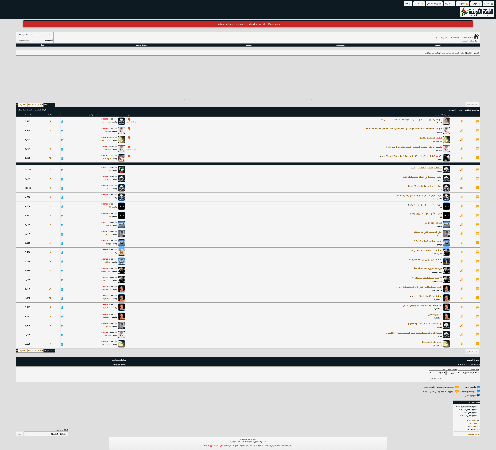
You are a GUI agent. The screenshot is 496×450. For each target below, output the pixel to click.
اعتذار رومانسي (435, 314)
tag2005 (439, 262)
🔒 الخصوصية (463, 3)
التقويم (249, 45)
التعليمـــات (340, 45)
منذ (444, 368)
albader (439, 159)
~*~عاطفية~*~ (437, 290)
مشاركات (50, 114)
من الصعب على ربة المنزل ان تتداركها (425, 186)
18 (50, 158)
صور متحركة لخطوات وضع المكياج (426, 204)
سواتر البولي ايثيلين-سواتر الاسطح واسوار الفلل (419, 195)
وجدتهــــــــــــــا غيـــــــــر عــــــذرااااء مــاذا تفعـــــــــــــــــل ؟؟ (408, 119)
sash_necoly (106, 121)
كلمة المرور (49, 40)
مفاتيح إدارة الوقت (433, 223)
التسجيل (438, 45)
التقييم (129, 114)
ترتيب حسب (475, 368)
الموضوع (447, 114)
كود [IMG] (475, 426)
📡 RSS (408, 3)
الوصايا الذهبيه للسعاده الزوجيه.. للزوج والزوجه (413, 147)
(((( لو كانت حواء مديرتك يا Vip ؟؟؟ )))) (425, 324)
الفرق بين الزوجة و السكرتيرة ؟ (428, 241)
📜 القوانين (476, 3)
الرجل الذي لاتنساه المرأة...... (429, 296)
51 (33, 104)
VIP (110, 170)
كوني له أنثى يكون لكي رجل (429, 214)
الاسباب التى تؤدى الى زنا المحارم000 (425, 259)
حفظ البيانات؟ (24, 34)
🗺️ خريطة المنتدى (434, 3)
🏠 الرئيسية (488, 3)
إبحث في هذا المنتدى (24, 109)
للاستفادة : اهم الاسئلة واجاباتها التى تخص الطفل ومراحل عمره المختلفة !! (400, 128)
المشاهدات (27, 114)
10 (50, 215)
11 (36, 104)
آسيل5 (439, 327)
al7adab (439, 122)
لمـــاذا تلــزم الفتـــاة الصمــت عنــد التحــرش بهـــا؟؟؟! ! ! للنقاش (413, 333)
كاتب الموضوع (439, 114)
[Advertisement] (248, 80)
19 (50, 149)
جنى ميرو (439, 171)
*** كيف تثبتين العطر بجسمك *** (427, 278)
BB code (475, 420)
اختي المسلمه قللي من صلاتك (428, 232)
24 (50, 289)
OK (441, 207)
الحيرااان (108, 261)
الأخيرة (22, 104)
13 (50, 206)
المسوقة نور (437, 198)
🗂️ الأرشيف (419, 3)
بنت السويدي (437, 141)
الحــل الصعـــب (437, 253)
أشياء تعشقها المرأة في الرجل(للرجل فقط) (422, 287)
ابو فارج (439, 226)
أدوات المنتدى (40, 109)
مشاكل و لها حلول (426, 138)
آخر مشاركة (94, 114)
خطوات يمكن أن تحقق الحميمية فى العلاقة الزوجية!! (410, 156)
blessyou (107, 252)
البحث (43, 45)
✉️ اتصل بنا (449, 3)
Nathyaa (439, 131)
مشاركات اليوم (141, 45)
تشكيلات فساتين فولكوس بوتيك (426, 168)
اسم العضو (49, 34)
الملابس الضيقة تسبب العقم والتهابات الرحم (421, 305)
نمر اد (440, 189)
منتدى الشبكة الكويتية (464, 37)
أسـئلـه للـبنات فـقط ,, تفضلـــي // (426, 250)
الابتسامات (475, 423)
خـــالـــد (439, 235)
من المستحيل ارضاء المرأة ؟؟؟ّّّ (428, 269)
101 (29, 104)
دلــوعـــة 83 (107, 158)
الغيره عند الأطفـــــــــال (431, 342)
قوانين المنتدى (473, 434)
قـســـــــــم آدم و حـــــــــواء (444, 37)
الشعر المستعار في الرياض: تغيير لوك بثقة (422, 177)
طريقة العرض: (452, 368)
